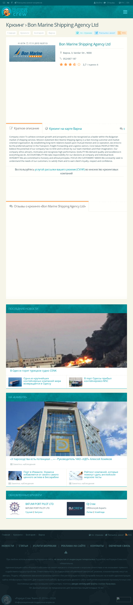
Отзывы (110, 2)
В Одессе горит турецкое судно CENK (33, 370)
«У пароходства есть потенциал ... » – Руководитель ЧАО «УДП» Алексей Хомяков (61, 459)
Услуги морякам (44, 545)
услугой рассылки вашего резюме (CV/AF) (60, 169)
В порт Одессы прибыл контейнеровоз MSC (98, 379)
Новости (8, 545)
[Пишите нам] (4, 2)
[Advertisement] (66, 186)
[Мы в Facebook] (12, 2)
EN (128, 2)
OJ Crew (29, 504)
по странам (86, 32)
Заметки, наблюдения (24, 464)
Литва (28, 512)
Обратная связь (119, 545)
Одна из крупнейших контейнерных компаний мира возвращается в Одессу (42, 381)
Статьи (23, 545)
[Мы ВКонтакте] (8, 2)
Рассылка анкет (107, 32)
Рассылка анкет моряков (29, 2)
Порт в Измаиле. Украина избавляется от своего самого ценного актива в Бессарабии (41, 474)
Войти (99, 2)
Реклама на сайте (73, 545)
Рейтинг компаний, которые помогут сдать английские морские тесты (101, 474)
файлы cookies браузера (103, 583)
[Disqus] (66, 253)
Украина (90, 512)
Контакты (97, 545)
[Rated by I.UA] (124, 599)
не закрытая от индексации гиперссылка (74, 559)
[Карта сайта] (66, 552)
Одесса (100, 512)
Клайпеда (38, 512)
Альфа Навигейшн (97, 504)
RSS (124, 32)
